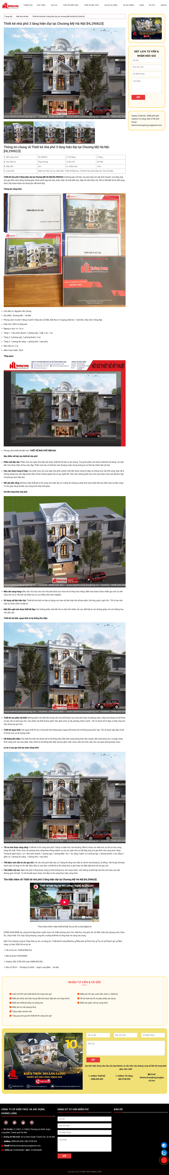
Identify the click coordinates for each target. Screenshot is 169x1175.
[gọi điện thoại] (164, 1160)
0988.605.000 (17, 1141)
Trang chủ (27, 5)
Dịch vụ (54, 5)
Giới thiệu (41, 5)
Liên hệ (164, 5)
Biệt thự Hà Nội (22, 16)
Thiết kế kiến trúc (70, 5)
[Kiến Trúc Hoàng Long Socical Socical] (6, 1122)
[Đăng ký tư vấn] (164, 1145)
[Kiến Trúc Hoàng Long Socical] (23, 1122)
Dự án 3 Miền (128, 5)
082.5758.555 (31, 1141)
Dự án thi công (111, 5)
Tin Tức (152, 5)
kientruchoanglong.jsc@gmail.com (25, 1145)
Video (141, 5)
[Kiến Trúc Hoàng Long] (10, 5)
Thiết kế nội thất (91, 5)
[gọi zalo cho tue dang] (164, 1153)
